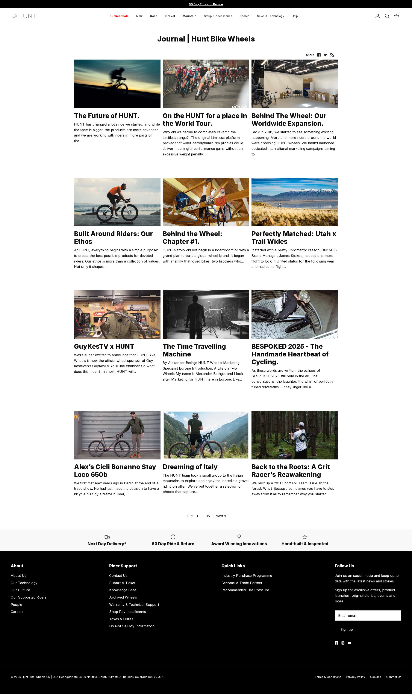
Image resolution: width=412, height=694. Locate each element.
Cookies (375, 677)
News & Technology (270, 16)
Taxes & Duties (121, 619)
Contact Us (118, 575)
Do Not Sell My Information (131, 626)
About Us (18, 575)
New (139, 16)
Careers (17, 612)
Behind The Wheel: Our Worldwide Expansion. (288, 119)
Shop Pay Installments (127, 612)
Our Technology (24, 583)
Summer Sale (119, 16)
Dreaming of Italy (190, 467)
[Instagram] (342, 643)
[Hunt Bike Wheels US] (24, 16)
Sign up (346, 629)
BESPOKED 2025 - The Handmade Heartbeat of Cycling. (290, 354)
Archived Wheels (123, 597)
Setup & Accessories (218, 16)
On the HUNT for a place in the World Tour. (205, 119)
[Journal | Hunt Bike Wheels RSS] (332, 55)
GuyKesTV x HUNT (104, 346)
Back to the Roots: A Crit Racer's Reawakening (290, 470)
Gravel (170, 16)
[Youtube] (349, 643)
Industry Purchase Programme (246, 575)
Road (154, 16)
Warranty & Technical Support (134, 604)
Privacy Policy (355, 677)
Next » (220, 516)
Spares (244, 16)
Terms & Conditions (328, 677)
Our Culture (20, 590)
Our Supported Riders (29, 597)
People (16, 604)
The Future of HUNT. (107, 116)
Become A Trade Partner (241, 583)
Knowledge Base (122, 590)
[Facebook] (336, 643)
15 (208, 516)
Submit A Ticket (122, 583)
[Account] (376, 16)
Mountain (189, 16)
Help (295, 16)
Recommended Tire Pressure (245, 590)
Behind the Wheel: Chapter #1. (192, 237)
